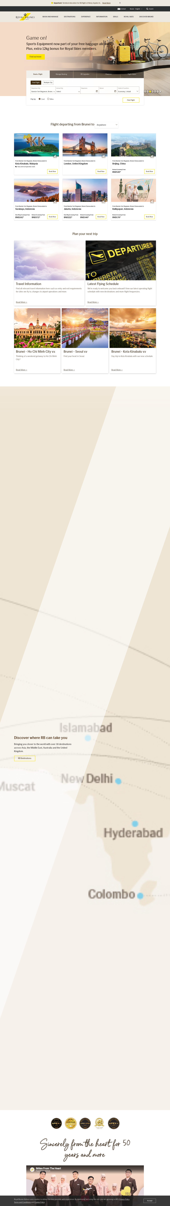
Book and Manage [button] (50, 17)
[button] (148, 92)
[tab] (38, 74)
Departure (84, 88)
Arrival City (59, 88)
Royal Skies (129, 17)
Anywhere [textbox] (101, 125)
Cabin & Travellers (123, 88)
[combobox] (136, 9)
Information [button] (101, 17)
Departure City (35, 88)
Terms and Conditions (22, 1202)
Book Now (52, 171)
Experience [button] (85, 17)
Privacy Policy (124, 1199)
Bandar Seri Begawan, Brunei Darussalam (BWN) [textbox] (43, 92)
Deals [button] (115, 17)
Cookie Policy (39, 1202)
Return (102, 88)
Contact (123, 9)
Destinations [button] (69, 17)
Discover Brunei (146, 17)
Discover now (35, 54)
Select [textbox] (58, 92)
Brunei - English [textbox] (135, 9)
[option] (85, 59)
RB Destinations (24, 758)
